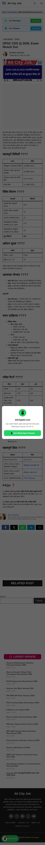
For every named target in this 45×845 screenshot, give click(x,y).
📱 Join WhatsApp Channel (22, 433)
